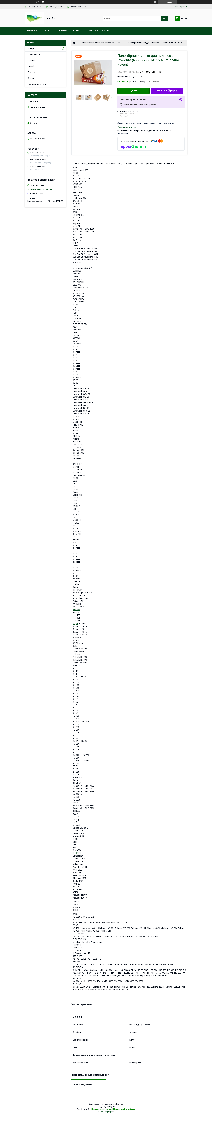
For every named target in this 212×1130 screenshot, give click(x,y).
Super (75, 623)
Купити (133, 90)
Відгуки (31, 78)
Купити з (162, 90)
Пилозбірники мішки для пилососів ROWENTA (103, 43)
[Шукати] (164, 18)
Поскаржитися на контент (101, 1109)
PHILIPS (76, 609)
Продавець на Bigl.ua (106, 1107)
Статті (31, 66)
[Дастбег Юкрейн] (34, 23)
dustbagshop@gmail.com (41, 189)
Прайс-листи (34, 54)
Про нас (62, 31)
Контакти (78, 31)
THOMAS (77, 853)
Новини (31, 60)
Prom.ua (119, 1104)
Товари (46, 31)
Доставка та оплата (100, 31)
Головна (32, 31)
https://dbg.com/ (37, 185)
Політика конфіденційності (124, 1109)
